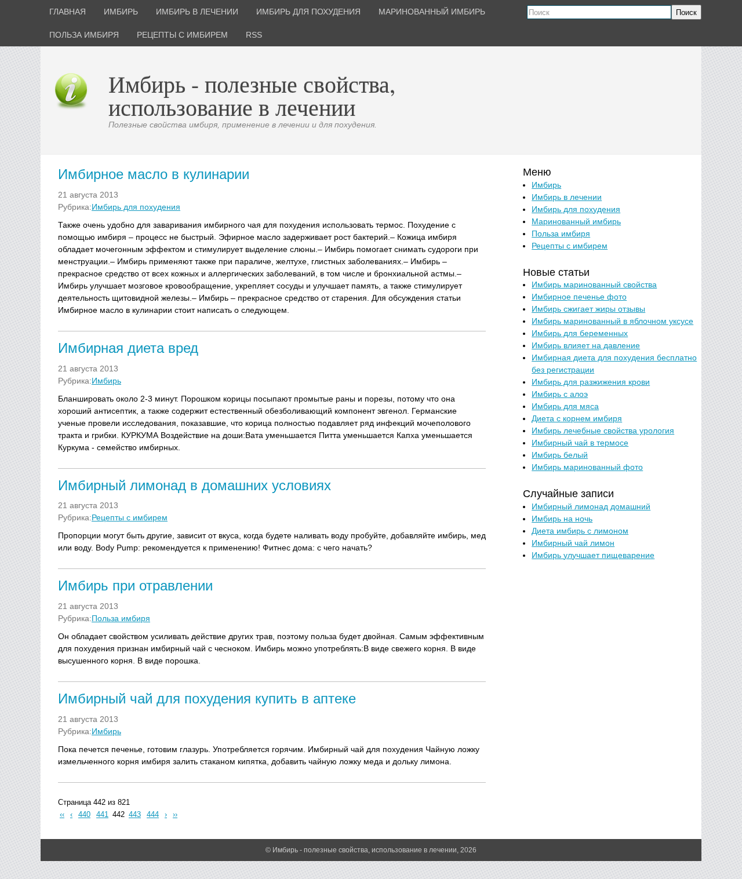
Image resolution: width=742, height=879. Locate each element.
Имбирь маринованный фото (587, 467)
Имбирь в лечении (567, 197)
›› (175, 815)
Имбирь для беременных (580, 333)
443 (135, 815)
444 (153, 815)
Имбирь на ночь (562, 518)
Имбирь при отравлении (135, 585)
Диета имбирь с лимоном (580, 530)
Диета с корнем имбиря (577, 418)
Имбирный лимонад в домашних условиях (194, 485)
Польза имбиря (121, 618)
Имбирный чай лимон (573, 543)
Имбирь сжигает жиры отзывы (588, 308)
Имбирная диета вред (128, 348)
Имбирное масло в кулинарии (153, 174)
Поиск (686, 12)
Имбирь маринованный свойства (594, 284)
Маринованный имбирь (576, 221)
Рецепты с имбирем (130, 517)
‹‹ (62, 815)
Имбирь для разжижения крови (591, 381)
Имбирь (106, 380)
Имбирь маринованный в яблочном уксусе (612, 321)
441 (102, 815)
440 (84, 815)
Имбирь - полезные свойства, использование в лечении (251, 95)
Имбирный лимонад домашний (591, 506)
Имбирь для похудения (136, 206)
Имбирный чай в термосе (580, 442)
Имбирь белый (560, 454)
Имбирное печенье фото (579, 296)
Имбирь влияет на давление (586, 345)
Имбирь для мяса (565, 406)
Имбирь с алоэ (560, 394)
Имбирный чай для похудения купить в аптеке (207, 698)
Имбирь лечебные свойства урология (603, 430)
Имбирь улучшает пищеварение (593, 555)
